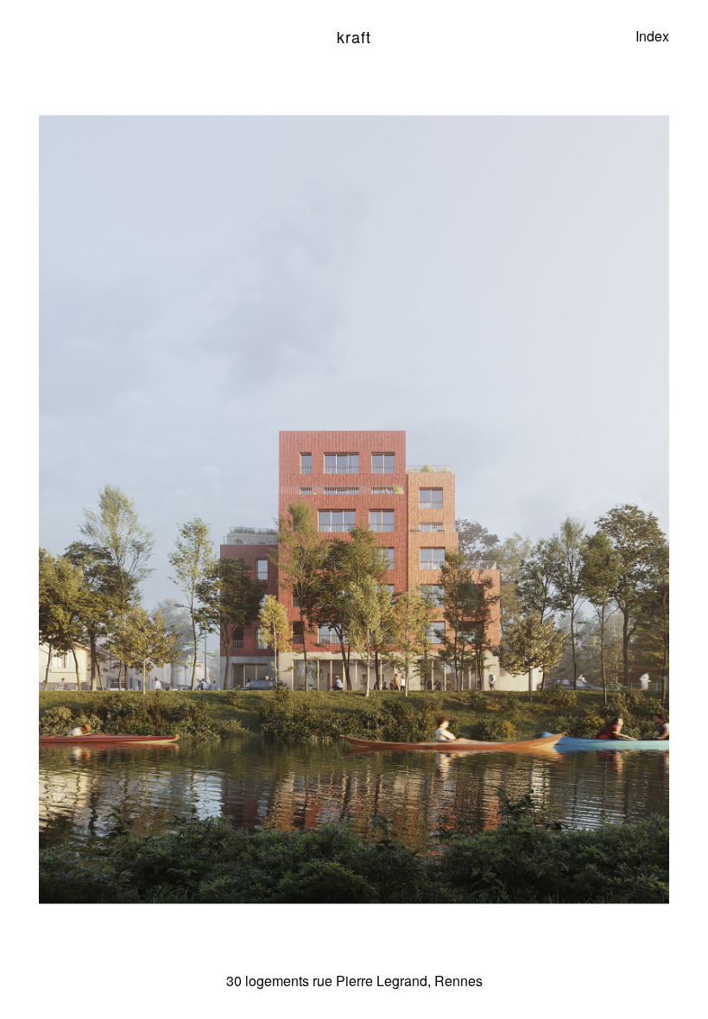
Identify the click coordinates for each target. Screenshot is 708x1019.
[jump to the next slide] (543, 509)
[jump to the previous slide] (165, 509)
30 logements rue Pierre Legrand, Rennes (354, 981)
